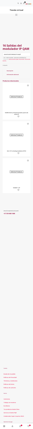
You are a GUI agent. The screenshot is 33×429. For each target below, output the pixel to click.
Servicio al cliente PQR (10, 412)
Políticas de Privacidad (10, 377)
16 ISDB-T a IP (16, 187)
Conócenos (7, 399)
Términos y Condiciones (10, 381)
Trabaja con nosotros (10, 402)
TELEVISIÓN (21, 59)
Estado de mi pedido (9, 374)
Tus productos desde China (11, 409)
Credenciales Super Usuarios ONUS (14, 416)
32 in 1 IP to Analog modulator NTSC (16, 151)
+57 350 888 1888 (9, 213)
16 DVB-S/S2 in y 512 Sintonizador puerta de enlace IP (16, 113)
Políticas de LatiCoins (10, 387)
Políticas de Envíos (9, 384)
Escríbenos (7, 406)
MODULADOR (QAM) (13, 59)
